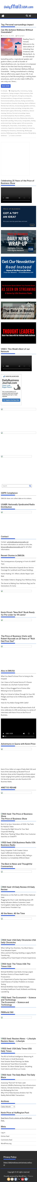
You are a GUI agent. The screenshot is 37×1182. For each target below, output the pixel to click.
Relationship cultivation (26, 118)
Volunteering (20, 130)
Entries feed (5, 1136)
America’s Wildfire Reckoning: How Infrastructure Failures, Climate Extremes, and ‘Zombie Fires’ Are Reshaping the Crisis (18, 1087)
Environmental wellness (7, 101)
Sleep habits (13, 125)
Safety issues (18, 121)
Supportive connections (14, 128)
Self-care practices (27, 123)
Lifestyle (5, 91)
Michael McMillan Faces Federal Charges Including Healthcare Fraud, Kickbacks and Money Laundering (18, 989)
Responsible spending (7, 121)
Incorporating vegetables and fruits (25, 106)
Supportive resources (28, 128)
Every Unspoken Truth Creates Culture (14, 850)
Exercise (17, 101)
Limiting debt (25, 108)
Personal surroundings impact (21, 113)
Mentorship (17, 111)
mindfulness (25, 111)
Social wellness (22, 125)
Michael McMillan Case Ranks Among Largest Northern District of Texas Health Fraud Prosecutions (17, 974)
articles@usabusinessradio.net (17, 542)
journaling (18, 108)
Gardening (21, 103)
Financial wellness (6, 103)
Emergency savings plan (25, 96)
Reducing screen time (13, 118)
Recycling (3, 118)
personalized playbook (7, 116)
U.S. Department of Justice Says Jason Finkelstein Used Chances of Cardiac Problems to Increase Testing (18, 981)
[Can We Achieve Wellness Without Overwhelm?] (11, 39)
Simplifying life (5, 125)
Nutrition (9, 113)
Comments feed (6, 1140)
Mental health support (7, 111)
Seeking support (16, 123)
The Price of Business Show (14, 818)
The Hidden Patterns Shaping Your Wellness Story (18, 580)
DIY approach (13, 96)
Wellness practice (22, 133)
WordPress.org (6, 1143)
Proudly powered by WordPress (15, 1176)
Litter (31, 108)
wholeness (4, 135)
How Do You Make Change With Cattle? (14, 703)
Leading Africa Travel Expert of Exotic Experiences (18, 958)
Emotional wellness (6, 98)
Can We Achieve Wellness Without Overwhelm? (17, 31)
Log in (3, 1132)
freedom (14, 103)
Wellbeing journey (11, 133)
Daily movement (24, 93)
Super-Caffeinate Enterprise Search (13, 853)
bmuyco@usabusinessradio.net (12, 547)
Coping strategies (14, 93)
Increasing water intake (7, 108)
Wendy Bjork (20, 36)
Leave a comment (16, 135)
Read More (6, 86)
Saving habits (26, 121)
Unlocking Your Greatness (8, 130)
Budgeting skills (15, 91)
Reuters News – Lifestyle (13, 1041)
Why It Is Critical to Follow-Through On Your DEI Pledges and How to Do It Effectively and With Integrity (18, 696)
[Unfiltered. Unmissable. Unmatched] (3, 15)
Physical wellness (19, 116)
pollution (27, 116)
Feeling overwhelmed (27, 101)
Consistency (23, 91)
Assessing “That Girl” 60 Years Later (13, 1083)
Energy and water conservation (22, 98)
